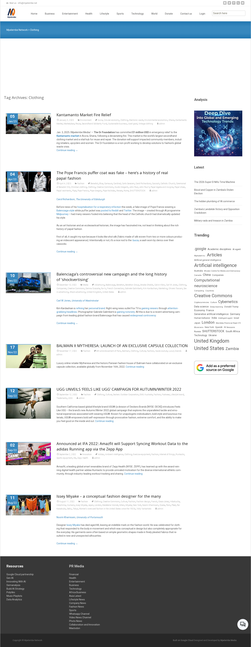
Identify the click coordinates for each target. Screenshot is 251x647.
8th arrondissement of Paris (108, 351)
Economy (199, 310)
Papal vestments (64, 191)
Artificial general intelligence (207, 260)
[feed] (238, 4)
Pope (74, 191)
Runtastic (180, 454)
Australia (198, 270)
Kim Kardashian (150, 288)
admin (162, 124)
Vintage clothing (145, 124)
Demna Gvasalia (93, 288)
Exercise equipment (141, 454)
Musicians (198, 327)
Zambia (232, 348)
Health (88, 13)
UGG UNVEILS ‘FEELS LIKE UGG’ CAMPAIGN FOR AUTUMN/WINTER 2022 (119, 389)
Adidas (101, 454)
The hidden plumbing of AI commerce (214, 201)
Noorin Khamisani (150, 505)
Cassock (155, 183)
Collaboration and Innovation (84, 624)
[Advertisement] (125, 64)
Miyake (129, 505)
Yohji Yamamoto (144, 509)
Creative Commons (105, 187)
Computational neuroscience (207, 283)
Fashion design (143, 501)
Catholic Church (168, 183)
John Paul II (144, 187)
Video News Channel (80, 617)
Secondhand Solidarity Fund (94, 124)
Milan (121, 505)
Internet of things (167, 454)
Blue (101, 183)
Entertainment (70, 13)
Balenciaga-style (65, 210)
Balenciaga (110, 285)
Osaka (162, 505)
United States (108, 292)
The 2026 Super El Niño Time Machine (214, 182)
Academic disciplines (219, 249)
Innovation (87, 454)
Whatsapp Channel (79, 613)
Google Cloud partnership (20, 574)
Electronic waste (136, 120)
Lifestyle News (77, 599)
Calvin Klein (159, 285)
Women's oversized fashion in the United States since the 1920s (107, 509)
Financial (74, 574)
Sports (120, 13)
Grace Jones (163, 501)
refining (80, 308)
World (154, 13)
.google (200, 249)
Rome (126, 191)
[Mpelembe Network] (9, 13)
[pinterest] (233, 4)
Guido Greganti (121, 187)
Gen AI (9, 578)
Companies (62, 288)
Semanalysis (13, 585)
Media (85, 285)
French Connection (115, 288)
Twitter (127, 210)
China (207, 275)
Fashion (80, 183)
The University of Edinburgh (90, 199)
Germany (235, 314)
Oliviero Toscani (176, 288)
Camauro (108, 183)
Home (34, 13)
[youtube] (242, 4)
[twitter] (229, 4)
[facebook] (225, 4)
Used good (132, 124)
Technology (137, 13)
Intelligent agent (225, 318)
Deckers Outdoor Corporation (126, 394)
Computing (199, 291)
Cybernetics (228, 302)
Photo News (75, 621)
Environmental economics (156, 120)
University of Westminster (85, 300)
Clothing (124, 120)
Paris (168, 505)
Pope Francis (83, 191)
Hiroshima (61, 505)
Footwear (166, 394)
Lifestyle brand (177, 394)
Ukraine (212, 335)
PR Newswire (229, 327)
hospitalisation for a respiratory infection (99, 207)
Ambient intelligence (114, 454)
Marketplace (69, 124)
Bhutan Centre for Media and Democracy (222, 271)
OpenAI (218, 327)
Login (202, 13)
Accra (100, 120)
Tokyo (75, 509)
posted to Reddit (110, 210)
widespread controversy (143, 315)
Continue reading (67, 150)
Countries (209, 291)
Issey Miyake (81, 505)
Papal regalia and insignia (162, 187)
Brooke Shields (146, 285)
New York (137, 505)
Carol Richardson (143, 183)
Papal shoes (180, 187)
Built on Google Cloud (183, 640)
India (214, 317)
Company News (77, 603)
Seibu (69, 509)
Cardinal (117, 183)
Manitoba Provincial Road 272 (228, 323)
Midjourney (62, 214)
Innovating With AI (16, 581)
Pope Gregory (96, 191)
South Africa (233, 331)
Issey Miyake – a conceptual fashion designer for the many (109, 496)
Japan (91, 505)
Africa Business (77, 592)
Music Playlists (14, 596)
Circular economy (111, 120)
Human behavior (202, 318)
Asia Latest (75, 596)
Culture (142, 351)
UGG (70, 398)
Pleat (174, 505)
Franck (154, 501)
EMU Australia (146, 394)
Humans (71, 505)
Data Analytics (14, 599)
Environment (86, 120)
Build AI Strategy (15, 588)
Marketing (163, 288)
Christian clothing (79, 187)
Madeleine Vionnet (110, 505)
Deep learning (216, 307)
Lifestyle (104, 13)
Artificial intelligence (215, 265)
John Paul (133, 187)
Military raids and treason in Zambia (213, 220)
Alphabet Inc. (200, 255)
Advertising (99, 285)
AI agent (237, 249)
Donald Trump (231, 306)
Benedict (94, 183)
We (74, 458)
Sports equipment (64, 458)
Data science (201, 306)
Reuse (78, 124)
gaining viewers (149, 308)
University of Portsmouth (89, 517)
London (98, 505)
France (210, 310)
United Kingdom (94, 292)
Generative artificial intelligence (211, 314)
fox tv (103, 288)
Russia (197, 331)
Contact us (186, 13)
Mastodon (74, 628)
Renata (119, 191)
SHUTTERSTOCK (137, 191)
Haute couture (161, 351)
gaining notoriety (126, 312)
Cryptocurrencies (201, 302)
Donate (169, 13)
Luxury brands (175, 351)
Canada (197, 275)
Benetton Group (132, 285)
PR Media (76, 566)
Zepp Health (82, 458)
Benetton (120, 285)
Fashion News (76, 606)
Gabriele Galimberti (133, 288)
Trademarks (62, 398)
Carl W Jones (172, 285)
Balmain (126, 351)
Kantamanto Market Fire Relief (84, 114)
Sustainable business (117, 124)
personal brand (97, 308)
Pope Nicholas (109, 191)
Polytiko (10, 592)
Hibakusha (175, 501)
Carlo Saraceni (128, 183)
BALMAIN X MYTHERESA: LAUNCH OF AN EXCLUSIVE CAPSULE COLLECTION (122, 345)
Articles (214, 254)
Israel (236, 318)
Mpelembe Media (228, 640)
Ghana (172, 120)
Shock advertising (78, 292)
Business (50, 13)
